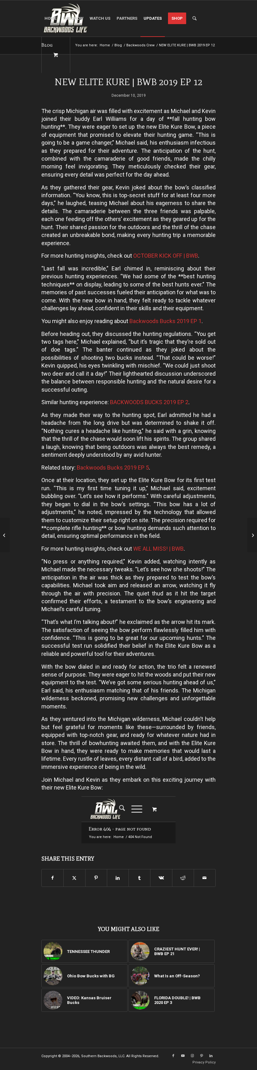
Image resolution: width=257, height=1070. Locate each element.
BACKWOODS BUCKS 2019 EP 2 (149, 402)
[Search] (194, 18)
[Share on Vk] (161, 878)
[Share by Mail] (204, 878)
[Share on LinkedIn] (117, 878)
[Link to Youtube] (182, 1056)
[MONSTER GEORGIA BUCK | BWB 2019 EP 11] (5, 535)
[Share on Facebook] (52, 878)
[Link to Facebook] (173, 1056)
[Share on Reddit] (183, 878)
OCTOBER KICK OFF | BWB (165, 255)
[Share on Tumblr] (139, 878)
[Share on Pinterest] (96, 878)
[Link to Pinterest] (201, 1056)
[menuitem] (50, 18)
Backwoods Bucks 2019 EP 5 (113, 467)
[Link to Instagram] (192, 1056)
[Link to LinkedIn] (211, 1056)
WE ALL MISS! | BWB (158, 548)
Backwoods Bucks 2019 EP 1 (165, 321)
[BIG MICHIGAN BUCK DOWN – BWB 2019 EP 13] (252, 535)
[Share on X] (74, 878)
